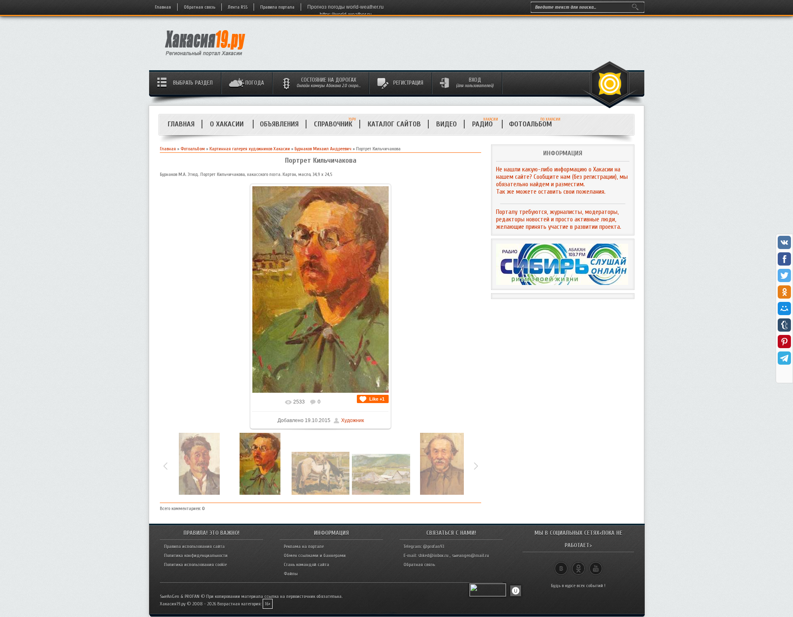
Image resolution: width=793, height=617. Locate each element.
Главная (163, 7)
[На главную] (205, 58)
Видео (446, 124)
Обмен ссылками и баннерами (315, 555)
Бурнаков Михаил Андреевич (322, 149)
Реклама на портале (304, 546)
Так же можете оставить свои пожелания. (550, 191)
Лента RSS (237, 7)
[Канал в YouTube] (596, 565)
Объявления (279, 124)
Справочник (333, 124)
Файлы (291, 574)
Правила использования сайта (194, 546)
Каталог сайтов (394, 124)
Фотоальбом (534, 124)
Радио (485, 124)
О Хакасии (228, 124)
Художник (352, 420)
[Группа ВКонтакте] (561, 565)
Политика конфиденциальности (196, 555)
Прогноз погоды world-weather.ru (345, 7)
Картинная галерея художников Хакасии (249, 149)
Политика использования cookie (195, 564)
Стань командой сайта (306, 564)
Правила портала (277, 7)
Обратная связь (199, 7)
